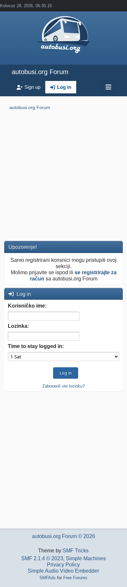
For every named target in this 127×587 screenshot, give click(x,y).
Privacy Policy (63, 564)
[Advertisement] (63, 177)
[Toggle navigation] (108, 87)
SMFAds (47, 577)
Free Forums (75, 577)
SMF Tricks (76, 550)
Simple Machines (86, 558)
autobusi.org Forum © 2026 (63, 536)
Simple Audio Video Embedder (63, 571)
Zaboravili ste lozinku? (63, 386)
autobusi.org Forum (40, 71)
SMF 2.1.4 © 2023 (42, 558)
